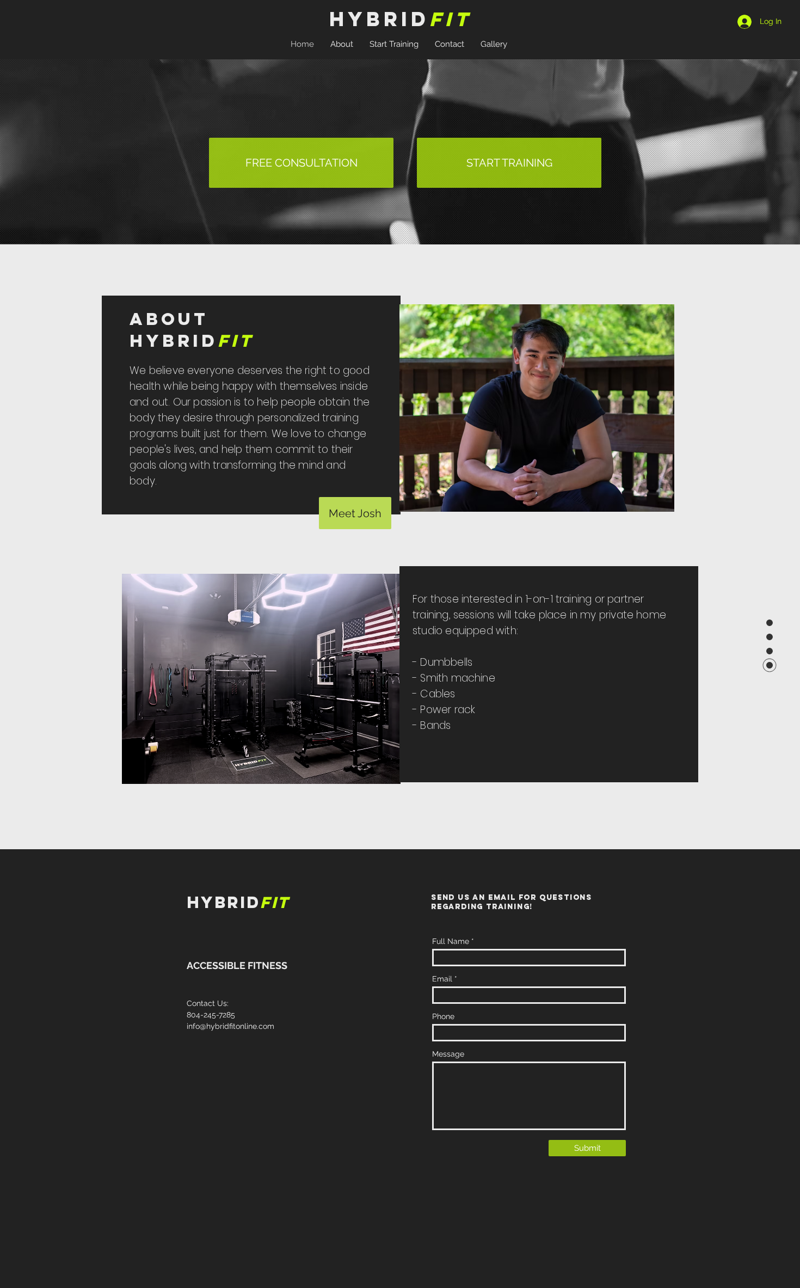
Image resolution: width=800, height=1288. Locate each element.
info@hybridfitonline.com (230, 1026)
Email (442, 979)
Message (448, 1054)
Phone (443, 1016)
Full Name (450, 941)
